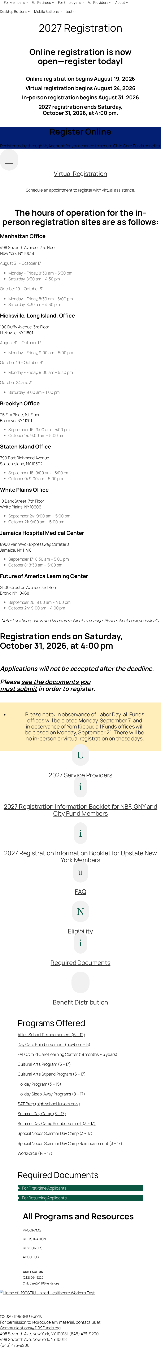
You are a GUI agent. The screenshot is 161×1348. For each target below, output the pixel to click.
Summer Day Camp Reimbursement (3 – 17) (57, 1123)
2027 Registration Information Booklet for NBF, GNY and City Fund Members (80, 810)
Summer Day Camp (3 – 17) (42, 1113)
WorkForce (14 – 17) (35, 1153)
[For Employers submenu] (83, 2)
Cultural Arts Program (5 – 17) (44, 1064)
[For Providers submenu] (110, 2)
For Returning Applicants (44, 1198)
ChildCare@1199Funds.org (41, 1283)
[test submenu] (74, 11)
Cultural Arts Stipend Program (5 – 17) (52, 1074)
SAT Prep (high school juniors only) (49, 1104)
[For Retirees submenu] (53, 2)
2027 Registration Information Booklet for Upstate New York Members (80, 856)
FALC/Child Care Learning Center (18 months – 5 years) (67, 1054)
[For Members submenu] (27, 2)
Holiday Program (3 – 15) (39, 1084)
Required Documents (80, 962)
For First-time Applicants (44, 1188)
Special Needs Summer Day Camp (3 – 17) (55, 1133)
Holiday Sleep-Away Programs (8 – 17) (51, 1094)
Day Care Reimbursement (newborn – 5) (54, 1044)
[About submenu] (127, 2)
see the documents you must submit (45, 685)
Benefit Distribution (80, 1002)
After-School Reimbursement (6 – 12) (51, 1034)
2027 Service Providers (80, 775)
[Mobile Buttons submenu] (61, 11)
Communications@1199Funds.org (30, 1328)
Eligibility (80, 931)
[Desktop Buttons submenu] (29, 11)
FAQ (80, 891)
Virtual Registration (80, 173)
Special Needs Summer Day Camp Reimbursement (70, 1143)
